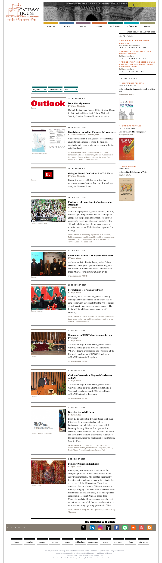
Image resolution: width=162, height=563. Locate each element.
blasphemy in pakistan (90, 235)
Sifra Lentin (76, 466)
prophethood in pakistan (90, 239)
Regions (83, 26)
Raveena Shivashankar (130, 45)
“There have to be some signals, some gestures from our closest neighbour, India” (137, 64)
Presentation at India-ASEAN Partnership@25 (90, 255)
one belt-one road (90, 160)
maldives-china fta (82, 321)
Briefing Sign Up (110, 3)
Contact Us (94, 3)
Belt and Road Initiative (90, 152)
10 (96, 521)
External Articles (131, 126)
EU (101, 445)
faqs (131, 542)
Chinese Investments (86, 155)
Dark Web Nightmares (79, 103)
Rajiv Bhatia (76, 258)
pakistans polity (74, 239)
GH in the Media (78, 106)
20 (99, 521)
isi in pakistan (105, 235)
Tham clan (72, 512)
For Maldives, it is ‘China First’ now (85, 289)
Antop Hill (85, 510)
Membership (72, 3)
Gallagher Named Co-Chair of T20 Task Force (90, 173)
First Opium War (96, 510)
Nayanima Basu (127, 56)
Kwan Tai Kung (109, 510)
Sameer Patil (76, 207)
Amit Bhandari (77, 134)
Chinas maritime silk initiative (93, 317)
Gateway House (84, 157)
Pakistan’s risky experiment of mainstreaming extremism (90, 203)
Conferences (131, 26)
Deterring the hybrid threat (81, 412)
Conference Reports (133, 83)
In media (83, 3)
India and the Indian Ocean (101, 157)
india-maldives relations (92, 319)
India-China (72, 160)
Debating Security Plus (90, 445)
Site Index (143, 542)
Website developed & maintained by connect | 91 (85, 555)
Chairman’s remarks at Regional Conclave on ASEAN (90, 376)
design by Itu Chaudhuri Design (100, 553)
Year (67, 89)
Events (147, 26)
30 (103, 521)
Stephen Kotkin (127, 134)
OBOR (80, 160)
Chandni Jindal (93, 134)
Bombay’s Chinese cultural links (83, 463)
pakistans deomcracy (105, 237)
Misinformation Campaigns (96, 448)
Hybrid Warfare (79, 448)
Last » (113, 521)
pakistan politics (90, 237)
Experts (67, 26)
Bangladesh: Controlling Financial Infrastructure (91, 132)
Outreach (118, 542)
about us (29, 542)
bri (101, 152)
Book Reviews (129, 166)
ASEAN (84, 276)
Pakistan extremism (75, 237)
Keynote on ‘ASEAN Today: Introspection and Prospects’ (90, 336)
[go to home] (22, 20)
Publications (115, 26)
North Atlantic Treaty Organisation (81, 450)
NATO (109, 448)
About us (51, 26)
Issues (99, 26)
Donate (123, 3)
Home (17, 542)
